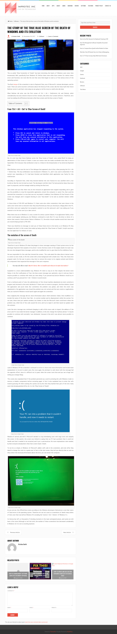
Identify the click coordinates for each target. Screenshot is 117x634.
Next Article (67, 532)
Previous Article (15, 532)
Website (54, 607)
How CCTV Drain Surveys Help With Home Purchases (93, 56)
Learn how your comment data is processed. (36, 622)
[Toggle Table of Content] (25, 103)
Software (83, 6)
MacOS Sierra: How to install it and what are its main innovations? (48, 266)
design (15, 84)
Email (31, 607)
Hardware (70, 6)
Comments (10, 590)
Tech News (90, 6)
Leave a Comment (53, 36)
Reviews (77, 6)
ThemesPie (53, 631)
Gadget (58, 6)
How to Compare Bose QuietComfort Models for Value (94, 48)
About (48, 6)
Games (63, 6)
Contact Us (108, 6)
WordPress (70, 631)
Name (9, 607)
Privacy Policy (99, 6)
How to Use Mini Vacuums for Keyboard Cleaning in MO (94, 39)
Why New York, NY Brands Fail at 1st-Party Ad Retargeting (94, 52)
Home (43, 6)
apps (53, 6)
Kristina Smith (16, 36)
